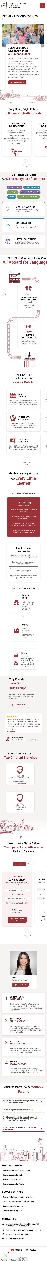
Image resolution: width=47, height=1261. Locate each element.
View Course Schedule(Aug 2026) (17, 919)
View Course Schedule (8, 1260)
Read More (11, 732)
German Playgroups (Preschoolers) (16, 1170)
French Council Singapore (12, 1211)
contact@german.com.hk (15, 1239)
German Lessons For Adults (13, 1184)
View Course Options (17, 82)
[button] (42, 5)
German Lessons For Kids (13, 1175)
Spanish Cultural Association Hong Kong (18, 1197)
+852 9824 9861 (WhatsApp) (17, 1234)
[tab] (19, 864)
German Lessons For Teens (13, 1179)
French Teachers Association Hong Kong (18, 1202)
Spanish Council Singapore (13, 1206)
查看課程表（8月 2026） (22, 1259)
